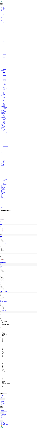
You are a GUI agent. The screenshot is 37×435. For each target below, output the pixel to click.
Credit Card (2, 9)
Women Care (2, 112)
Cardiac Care (2, 401)
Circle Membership (3, 8)
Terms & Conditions (3, 423)
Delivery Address (1, 3)
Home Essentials (2, 185)
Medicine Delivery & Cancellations (4, 424)
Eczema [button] (0, 311)
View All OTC (2, 408)
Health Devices (2, 404)
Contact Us (2, 397)
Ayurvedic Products (3, 403)
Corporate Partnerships (3, 418)
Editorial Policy (2, 422)
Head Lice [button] (1, 234)
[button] (18, 216)
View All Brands (2, 410)
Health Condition (3, 192)
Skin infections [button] (1, 263)
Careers (2, 395)
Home (2, 207)
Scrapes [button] (0, 264)
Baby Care (2, 36)
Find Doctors (2, 7)
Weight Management (3, 416)
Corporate (2, 396)
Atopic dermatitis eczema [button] (1, 292)
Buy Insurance (2, 10)
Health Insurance (2, 417)
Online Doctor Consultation (3, 414)
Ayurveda (2, 151)
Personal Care (2, 127)
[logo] (2, 428)
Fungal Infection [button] (1, 224)
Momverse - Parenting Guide (4, 411)
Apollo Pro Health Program (3, 415)
